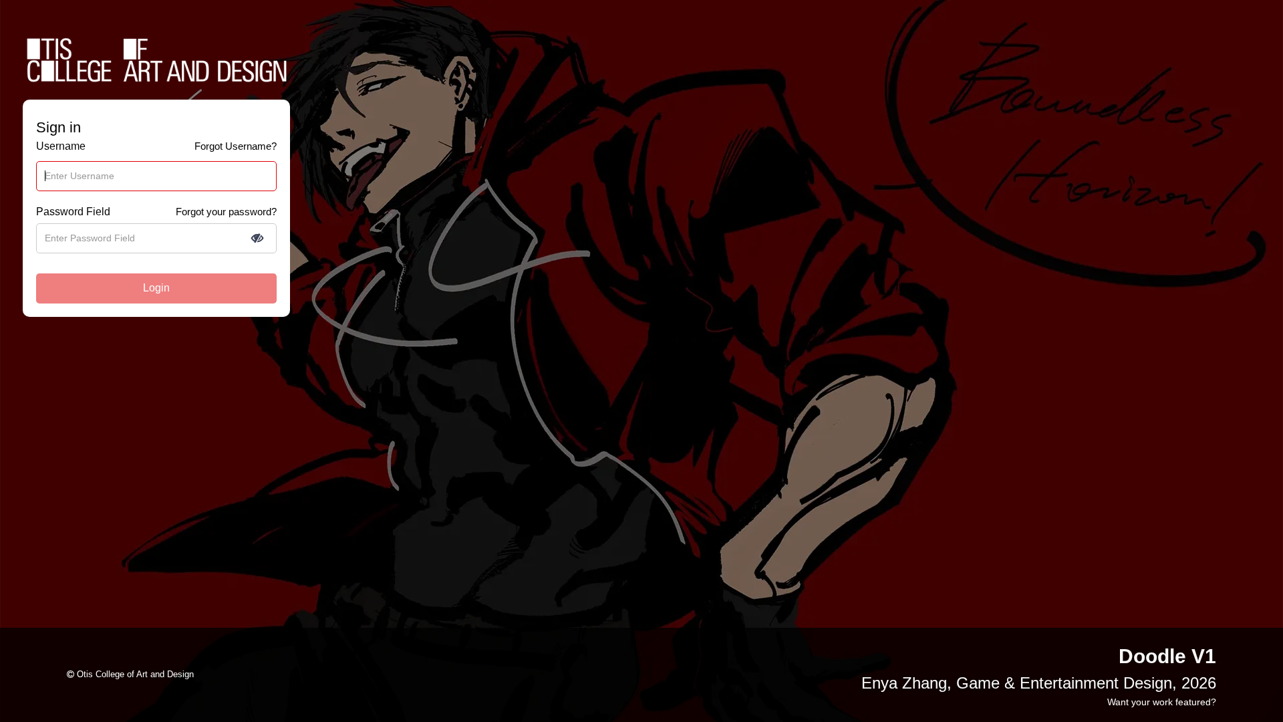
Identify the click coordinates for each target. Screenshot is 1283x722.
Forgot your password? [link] (226, 211)
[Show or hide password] (257, 238)
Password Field (73, 211)
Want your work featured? (1161, 702)
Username (61, 146)
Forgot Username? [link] (235, 146)
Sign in (58, 128)
